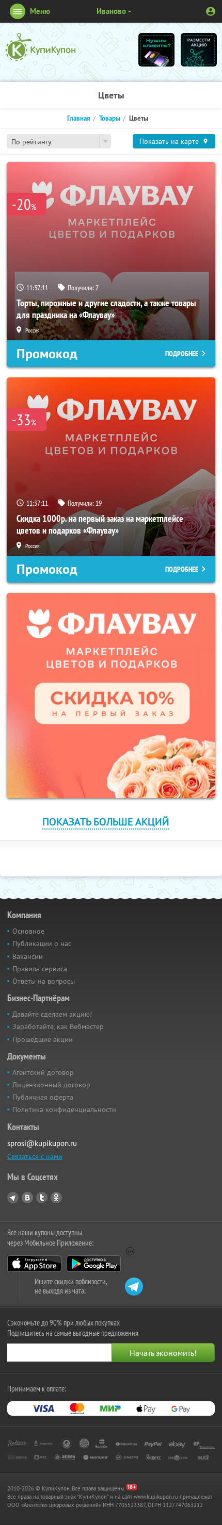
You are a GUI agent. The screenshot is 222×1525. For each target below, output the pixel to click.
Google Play (94, 1263)
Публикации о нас (41, 943)
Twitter (41, 1197)
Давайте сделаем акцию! (52, 1014)
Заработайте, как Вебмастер (58, 1026)
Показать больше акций (105, 821)
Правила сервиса (39, 968)
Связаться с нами (34, 1156)
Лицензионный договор (51, 1084)
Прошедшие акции (42, 1039)
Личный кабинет (210, 11)
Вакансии (27, 956)
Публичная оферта (42, 1097)
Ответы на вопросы (43, 981)
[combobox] (59, 141)
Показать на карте (169, 141)
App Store (34, 1263)
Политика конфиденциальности (64, 1109)
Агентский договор (43, 1072)
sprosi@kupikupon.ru (42, 1143)
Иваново (111, 11)
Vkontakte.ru (27, 1197)
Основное (28, 931)
